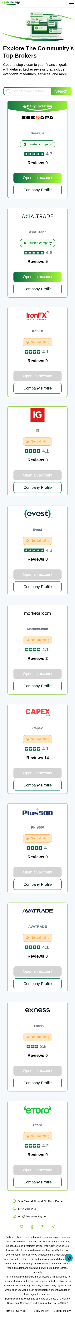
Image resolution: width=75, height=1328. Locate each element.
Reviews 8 (38, 559)
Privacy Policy (40, 1310)
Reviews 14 (37, 757)
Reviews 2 (38, 658)
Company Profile (37, 190)
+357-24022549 (27, 1209)
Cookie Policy (62, 1310)
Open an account (37, 178)
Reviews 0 (38, 162)
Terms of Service (15, 1310)
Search (61, 91)
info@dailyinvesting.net (32, 1216)
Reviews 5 (38, 261)
